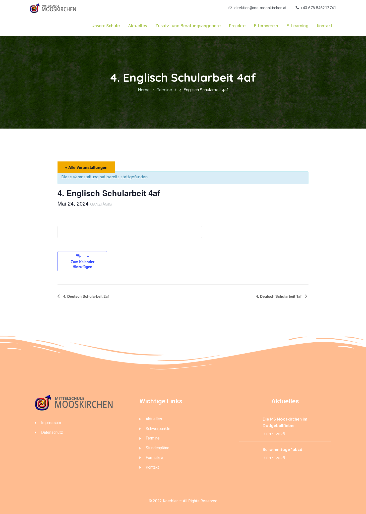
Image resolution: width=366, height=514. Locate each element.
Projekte (237, 25)
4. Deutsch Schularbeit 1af (279, 296)
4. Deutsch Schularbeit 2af (85, 296)
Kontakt (324, 25)
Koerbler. (170, 501)
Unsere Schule (105, 25)
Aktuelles (137, 25)
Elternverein (266, 25)
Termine (164, 89)
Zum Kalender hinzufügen (82, 264)
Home (144, 89)
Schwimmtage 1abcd (283, 449)
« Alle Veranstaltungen (86, 167)
